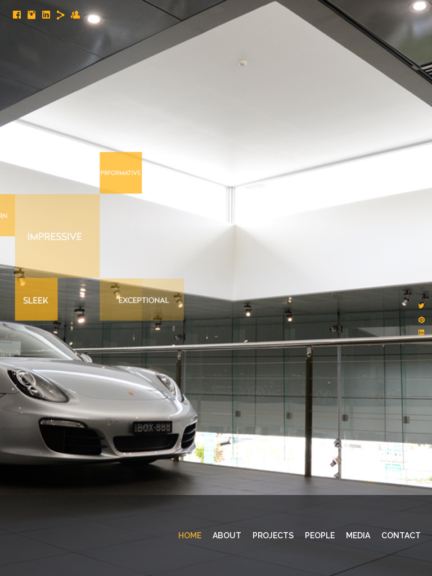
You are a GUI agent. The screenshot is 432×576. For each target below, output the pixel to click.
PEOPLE (320, 535)
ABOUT (227, 535)
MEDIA (358, 535)
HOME (189, 535)
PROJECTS (273, 535)
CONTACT (401, 535)
